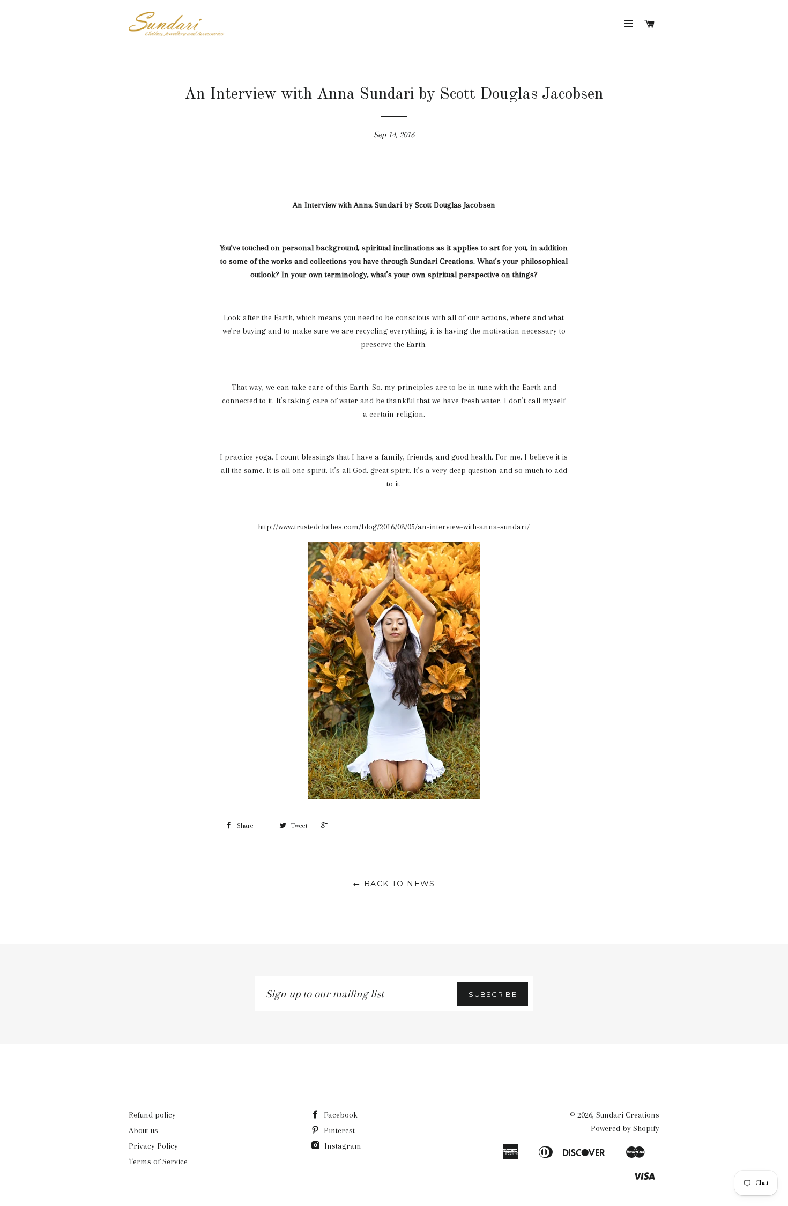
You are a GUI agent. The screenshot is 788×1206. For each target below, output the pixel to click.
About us (143, 1130)
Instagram (341, 1146)
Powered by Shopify (625, 1128)
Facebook (340, 1115)
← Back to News (394, 884)
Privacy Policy (153, 1146)
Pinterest (338, 1130)
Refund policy (152, 1115)
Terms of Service (158, 1161)
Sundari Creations (627, 1115)
